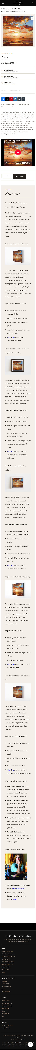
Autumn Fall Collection (11, 11)
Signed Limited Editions (8, 954)
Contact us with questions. (10, 84)
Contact (4, 989)
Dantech (23, 1040)
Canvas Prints (6, 959)
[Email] (19, 99)
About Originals (6, 986)
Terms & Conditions (7, 1025)
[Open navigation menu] (3, 3)
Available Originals (7, 951)
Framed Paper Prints (8, 962)
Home (3, 9)
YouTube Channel (18, 889)
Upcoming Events (7, 1006)
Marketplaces (5, 1008)
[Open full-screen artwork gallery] (32, 18)
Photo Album (5, 1013)
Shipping (4, 981)
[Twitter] (7, 99)
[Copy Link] (23, 99)
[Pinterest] (11, 99)
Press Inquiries (6, 991)
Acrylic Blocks (5, 969)
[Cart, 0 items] (33, 3)
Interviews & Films (7, 1003)
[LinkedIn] (15, 99)
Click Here (10, 337)
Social (3, 1011)
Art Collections (14, 9)
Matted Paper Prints (7, 964)
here (14, 899)
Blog (3, 1016)
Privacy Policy (5, 1028)
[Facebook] (3, 99)
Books (3, 972)
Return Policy (5, 984)
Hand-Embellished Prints (9, 956)
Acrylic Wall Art (6, 967)
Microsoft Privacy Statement (26, 1046)
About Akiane (5, 1000)
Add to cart (20, 176)
